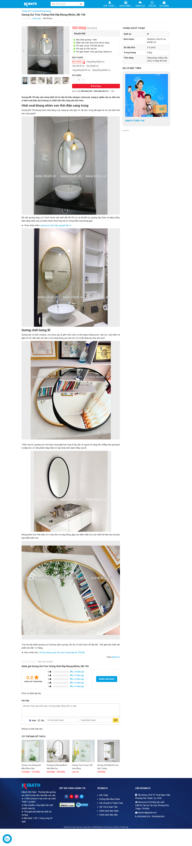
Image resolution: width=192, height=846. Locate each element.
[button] (124, 130)
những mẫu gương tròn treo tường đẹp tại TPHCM (62, 652)
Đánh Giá (140, 6)
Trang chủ (26, 11)
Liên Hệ (152, 6)
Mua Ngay (96, 86)
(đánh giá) (36, 18)
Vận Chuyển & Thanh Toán (111, 803)
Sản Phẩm (125, 6)
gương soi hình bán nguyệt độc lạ (56, 225)
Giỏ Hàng (164, 6)
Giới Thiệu (109, 6)
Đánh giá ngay (107, 679)
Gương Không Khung (42, 11)
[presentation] (23, 51)
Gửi (115, 720)
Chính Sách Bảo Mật (108, 815)
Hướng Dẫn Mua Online (109, 799)
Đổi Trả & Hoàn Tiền (108, 807)
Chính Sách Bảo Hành (108, 811)
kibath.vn (116, 657)
